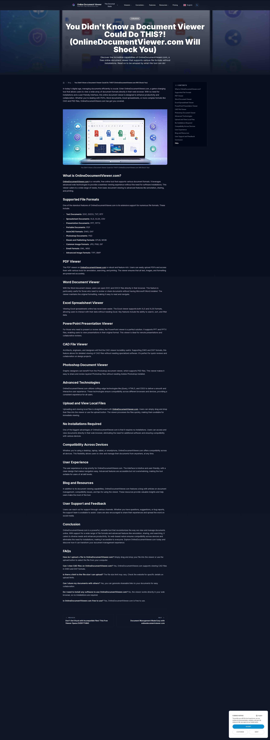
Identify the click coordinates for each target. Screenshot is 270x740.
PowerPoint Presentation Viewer (186, 106)
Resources (163, 5)
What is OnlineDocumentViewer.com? (188, 89)
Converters (140, 5)
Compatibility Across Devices (185, 126)
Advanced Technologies (183, 116)
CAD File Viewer (180, 109)
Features (152, 5)
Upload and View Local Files (185, 119)
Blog (69, 83)
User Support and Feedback (185, 136)
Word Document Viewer (183, 99)
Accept (248, 726)
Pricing (175, 5)
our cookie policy (253, 722)
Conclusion (179, 140)
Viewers (127, 5)
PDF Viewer (179, 96)
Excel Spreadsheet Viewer (184, 102)
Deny (256, 732)
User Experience (181, 130)
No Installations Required (183, 123)
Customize (240, 732)
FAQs (177, 143)
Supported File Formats (183, 92)
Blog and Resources (182, 133)
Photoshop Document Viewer (185, 113)
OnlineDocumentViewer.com (76, 181)
